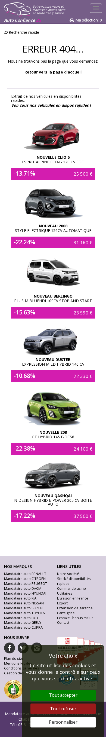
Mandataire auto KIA (20, 598)
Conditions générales (21, 668)
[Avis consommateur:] (13, 689)
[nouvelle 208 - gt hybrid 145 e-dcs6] (53, 407)
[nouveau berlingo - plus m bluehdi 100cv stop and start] (53, 272)
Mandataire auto (19, 713)
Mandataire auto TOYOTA (24, 613)
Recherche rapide (23, 32)
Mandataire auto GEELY (22, 622)
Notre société (68, 573)
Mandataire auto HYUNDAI (25, 593)
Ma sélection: (88, 20)
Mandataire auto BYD (21, 618)
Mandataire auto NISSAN (24, 603)
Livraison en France (72, 598)
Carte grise (66, 613)
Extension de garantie (75, 608)
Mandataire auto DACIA (22, 588)
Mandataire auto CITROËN (25, 578)
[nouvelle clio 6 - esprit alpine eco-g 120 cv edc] (53, 132)
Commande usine (71, 588)
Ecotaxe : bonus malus (75, 618)
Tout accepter (63, 695)
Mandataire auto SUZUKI (23, 608)
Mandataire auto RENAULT (25, 573)
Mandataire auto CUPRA (23, 627)
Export (62, 603)
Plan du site (13, 658)
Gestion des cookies (20, 673)
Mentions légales (18, 663)
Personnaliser (63, 722)
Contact (63, 622)
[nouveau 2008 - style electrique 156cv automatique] (53, 203)
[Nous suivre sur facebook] (9, 648)
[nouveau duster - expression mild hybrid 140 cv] (53, 339)
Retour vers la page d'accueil (53, 72)
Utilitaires (64, 593)
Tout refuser (63, 709)
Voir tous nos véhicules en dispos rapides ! (51, 105)
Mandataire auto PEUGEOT (25, 583)
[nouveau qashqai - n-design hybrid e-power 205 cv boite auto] (53, 475)
